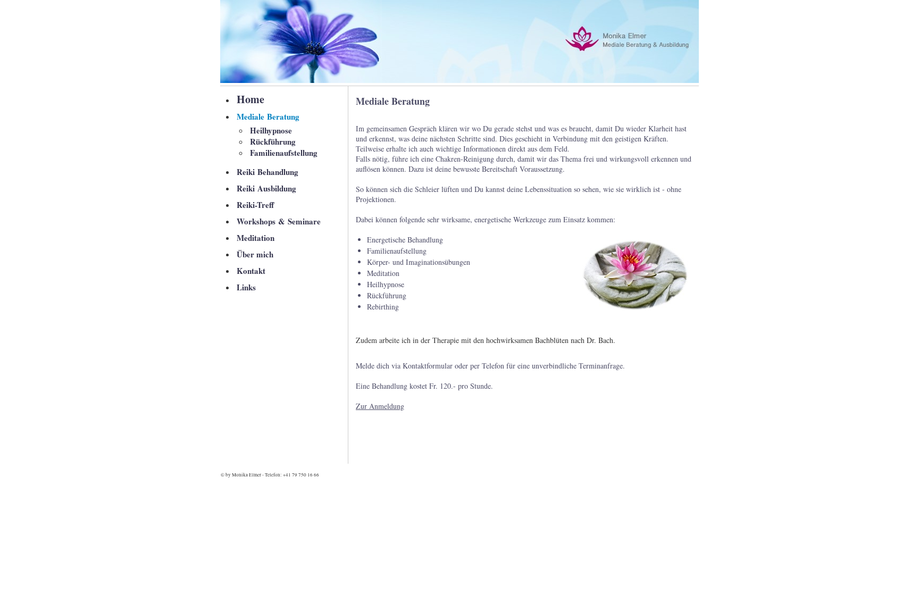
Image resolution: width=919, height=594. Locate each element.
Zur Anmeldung (380, 406)
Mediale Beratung (268, 116)
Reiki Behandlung (267, 172)
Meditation (255, 238)
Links (246, 287)
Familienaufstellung (284, 152)
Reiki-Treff (255, 205)
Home (250, 99)
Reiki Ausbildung (266, 188)
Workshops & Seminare (279, 221)
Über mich (255, 254)
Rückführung (273, 141)
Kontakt (251, 271)
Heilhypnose (271, 130)
